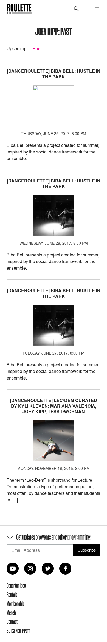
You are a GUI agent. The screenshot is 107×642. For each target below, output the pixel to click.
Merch (11, 612)
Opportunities (16, 585)
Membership (15, 603)
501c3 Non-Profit (18, 630)
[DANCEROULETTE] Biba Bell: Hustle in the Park (53, 74)
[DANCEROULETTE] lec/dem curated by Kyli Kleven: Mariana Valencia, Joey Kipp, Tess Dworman (53, 406)
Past (37, 48)
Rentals (12, 594)
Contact (12, 621)
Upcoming (17, 48)
